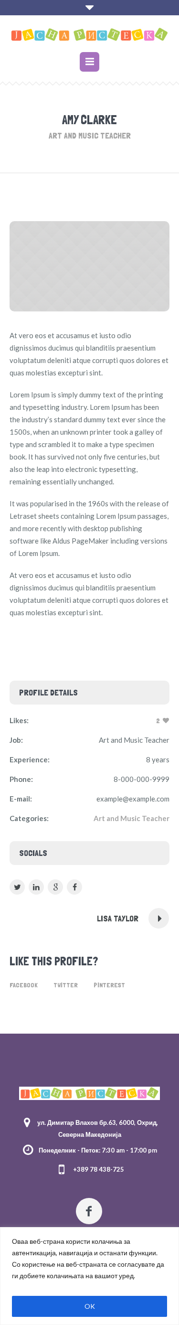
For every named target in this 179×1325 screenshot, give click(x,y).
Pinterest (109, 985)
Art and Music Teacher (131, 818)
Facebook (24, 985)
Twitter (65, 985)
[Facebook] (89, 1211)
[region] (89, 1276)
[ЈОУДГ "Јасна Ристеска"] (89, 35)
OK (89, 1306)
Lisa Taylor (117, 918)
